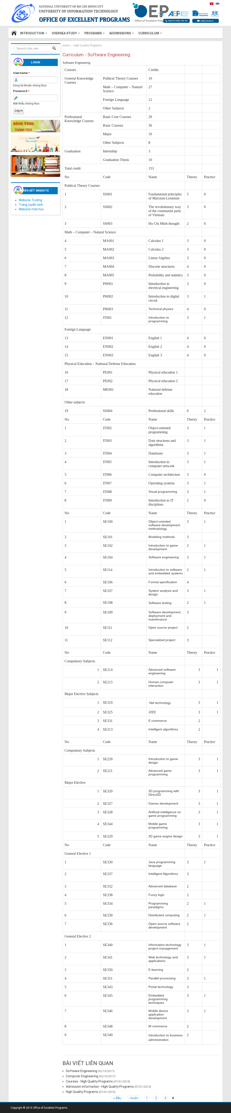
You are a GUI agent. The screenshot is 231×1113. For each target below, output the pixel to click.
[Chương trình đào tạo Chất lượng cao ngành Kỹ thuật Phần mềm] (211, 3)
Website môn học (31, 209)
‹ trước (134, 1098)
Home (14, 33)
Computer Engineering (82, 1076)
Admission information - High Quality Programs (100, 1086)
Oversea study (65, 33)
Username (21, 73)
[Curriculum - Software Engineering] (217, 3)
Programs (93, 33)
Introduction (32, 33)
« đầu (117, 1098)
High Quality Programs (88, 45)
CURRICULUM (149, 33)
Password (21, 91)
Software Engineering (81, 1071)
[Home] (100, 12)
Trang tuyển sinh (31, 204)
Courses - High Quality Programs (89, 1081)
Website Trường (30, 200)
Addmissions (120, 33)
